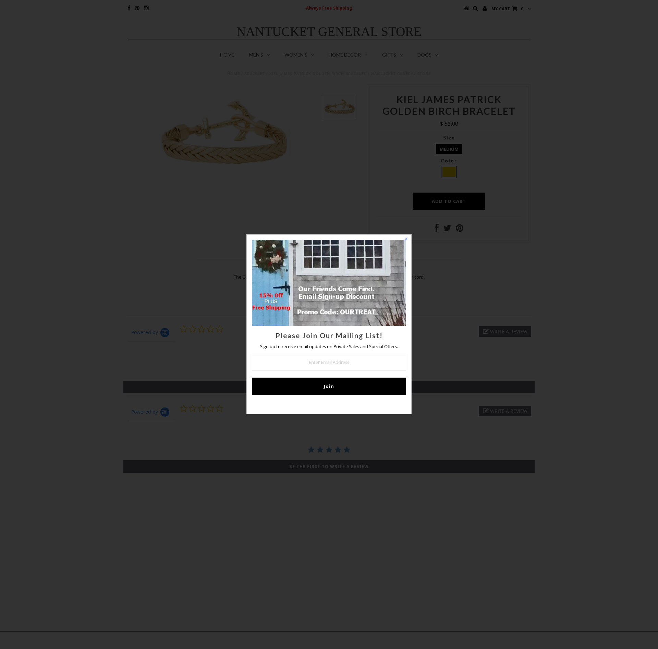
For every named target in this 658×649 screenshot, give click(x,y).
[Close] (406, 240)
